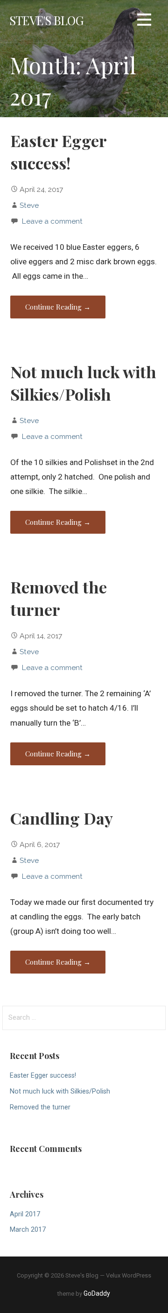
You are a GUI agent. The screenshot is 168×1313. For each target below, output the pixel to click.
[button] (144, 21)
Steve (29, 205)
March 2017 (28, 1230)
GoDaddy (97, 1293)
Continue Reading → (58, 306)
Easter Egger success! (43, 1076)
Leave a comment (52, 221)
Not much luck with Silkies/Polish (60, 1091)
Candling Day (61, 818)
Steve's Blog (46, 20)
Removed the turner (40, 1107)
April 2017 (25, 1214)
